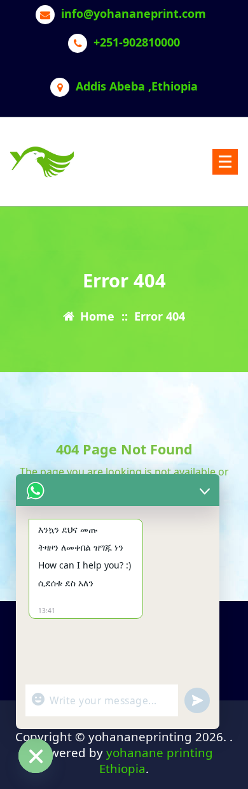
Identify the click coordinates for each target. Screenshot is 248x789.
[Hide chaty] (35, 756)
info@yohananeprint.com (133, 14)
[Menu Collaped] (225, 162)
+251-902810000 (136, 43)
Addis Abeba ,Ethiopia (137, 87)
